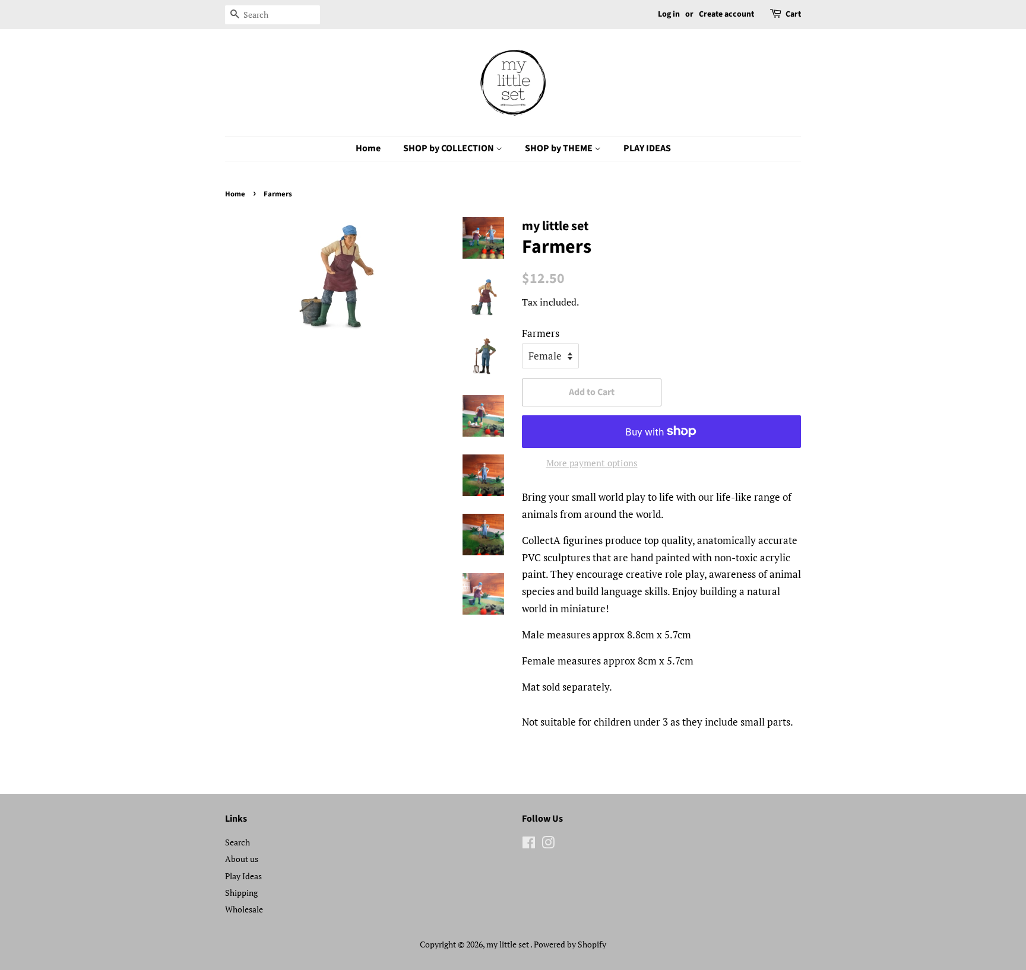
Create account (726, 14)
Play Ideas (243, 876)
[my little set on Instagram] (548, 844)
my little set (508, 944)
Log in (669, 14)
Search (237, 842)
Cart (793, 14)
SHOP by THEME (559, 148)
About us (241, 858)
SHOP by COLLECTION (449, 148)
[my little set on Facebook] (529, 844)
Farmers (540, 333)
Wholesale (244, 909)
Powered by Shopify (570, 944)
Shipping (241, 892)
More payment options (592, 463)
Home (368, 148)
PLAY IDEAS (647, 148)
